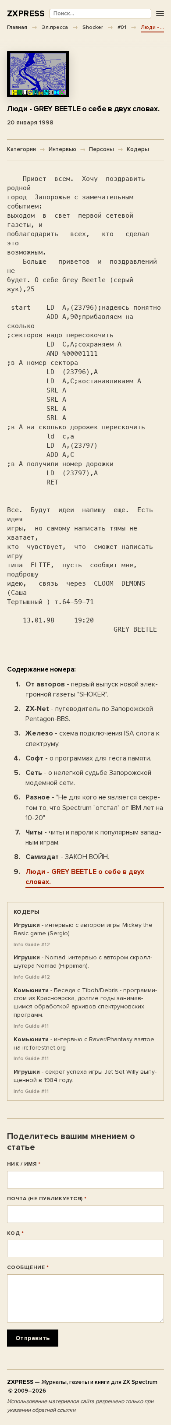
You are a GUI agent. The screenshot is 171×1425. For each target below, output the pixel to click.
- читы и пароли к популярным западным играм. (93, 837)
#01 (122, 27)
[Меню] (160, 14)
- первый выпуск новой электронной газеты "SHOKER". (91, 689)
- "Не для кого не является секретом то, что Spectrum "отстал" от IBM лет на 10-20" (94, 807)
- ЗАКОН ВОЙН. (67, 856)
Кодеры (138, 149)
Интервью (62, 149)
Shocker (92, 27)
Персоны (101, 149)
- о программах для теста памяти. (88, 758)
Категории (21, 149)
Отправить (32, 1338)
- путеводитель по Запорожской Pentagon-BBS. (89, 713)
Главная (17, 27)
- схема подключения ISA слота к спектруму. (92, 738)
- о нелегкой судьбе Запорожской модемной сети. (88, 777)
